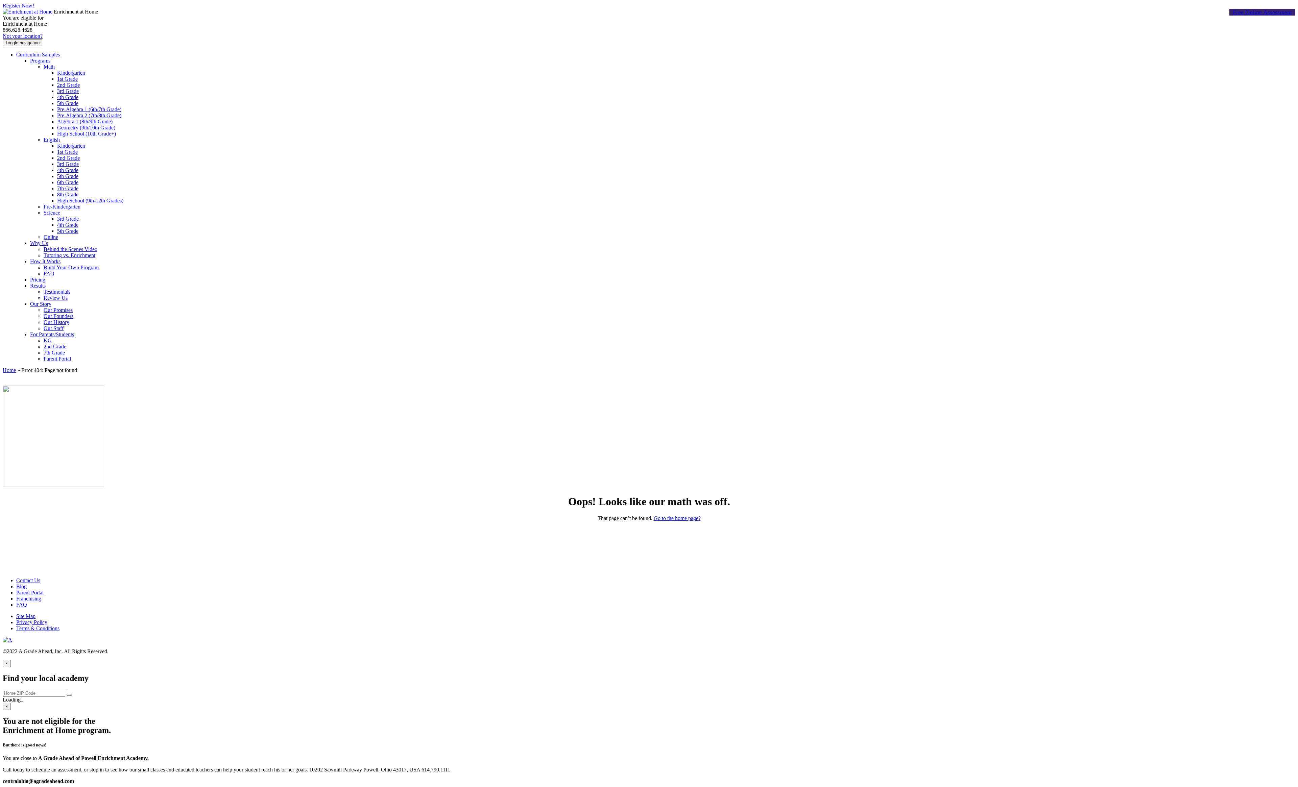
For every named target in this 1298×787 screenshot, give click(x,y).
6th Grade (67, 182)
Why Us (39, 243)
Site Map (25, 616)
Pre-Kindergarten (62, 207)
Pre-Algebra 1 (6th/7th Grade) (89, 109)
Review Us (56, 298)
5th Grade (67, 103)
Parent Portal (57, 359)
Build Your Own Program (71, 267)
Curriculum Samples (38, 54)
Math (49, 67)
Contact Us (28, 580)
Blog (21, 586)
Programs (40, 61)
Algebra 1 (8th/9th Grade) (85, 121)
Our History (56, 322)
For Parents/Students (52, 334)
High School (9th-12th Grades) (90, 200)
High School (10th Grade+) (86, 134)
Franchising (28, 598)
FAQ (49, 273)
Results (38, 286)
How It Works (45, 261)
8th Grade (67, 194)
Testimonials (57, 292)
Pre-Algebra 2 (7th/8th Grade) (89, 115)
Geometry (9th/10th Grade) (86, 127)
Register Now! (18, 5)
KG (48, 340)
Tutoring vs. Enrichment (69, 255)
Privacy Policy (31, 622)
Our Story (40, 304)
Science (52, 213)
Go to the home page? (677, 518)
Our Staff (54, 328)
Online (51, 237)
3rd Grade (68, 91)
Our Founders (58, 316)
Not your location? (23, 36)
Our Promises (58, 310)
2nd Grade (68, 85)
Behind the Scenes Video (70, 249)
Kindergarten (71, 73)
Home (9, 370)
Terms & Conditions (37, 628)
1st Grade (67, 79)
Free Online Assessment (1262, 12)
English (52, 140)
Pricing (37, 279)
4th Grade (67, 97)
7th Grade (67, 188)
